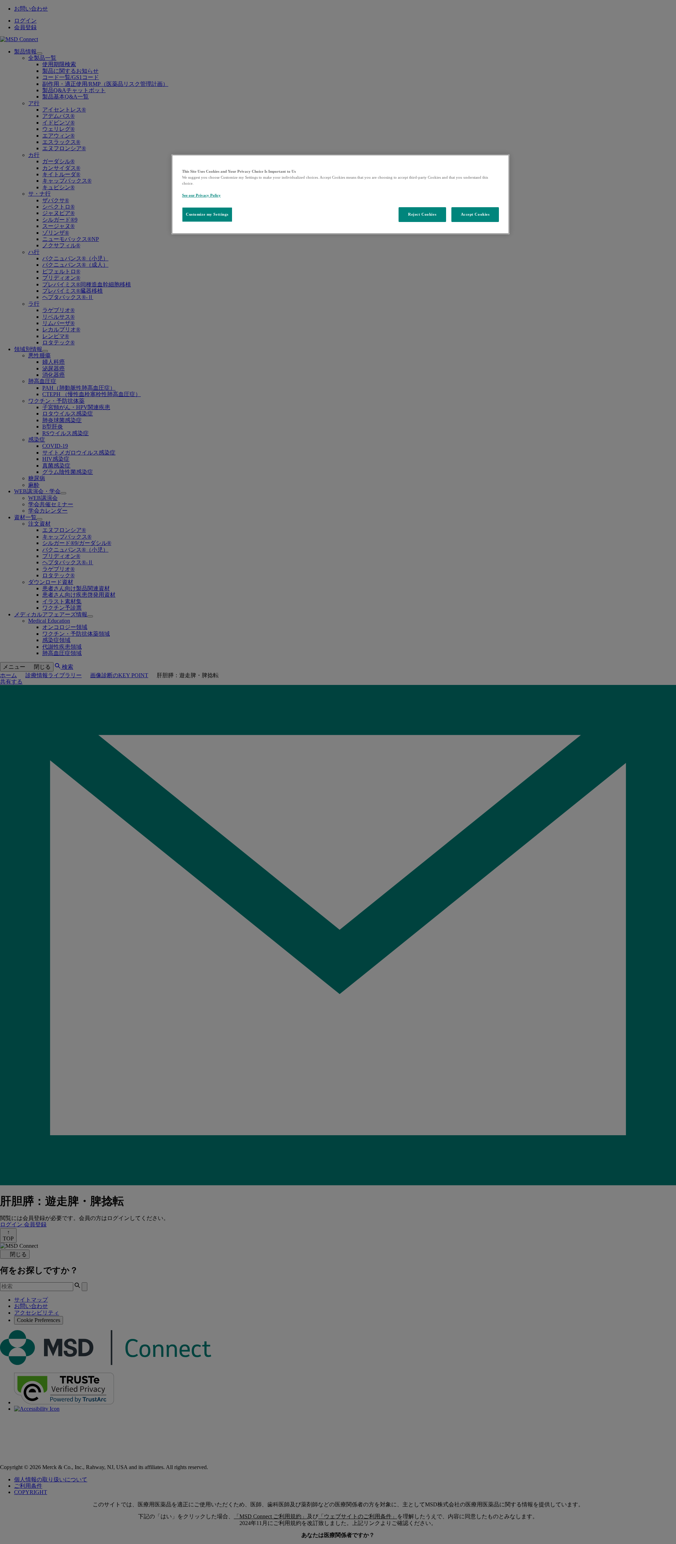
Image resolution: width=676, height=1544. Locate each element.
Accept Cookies (475, 214)
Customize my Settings (207, 214)
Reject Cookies (422, 214)
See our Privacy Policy (201, 195)
